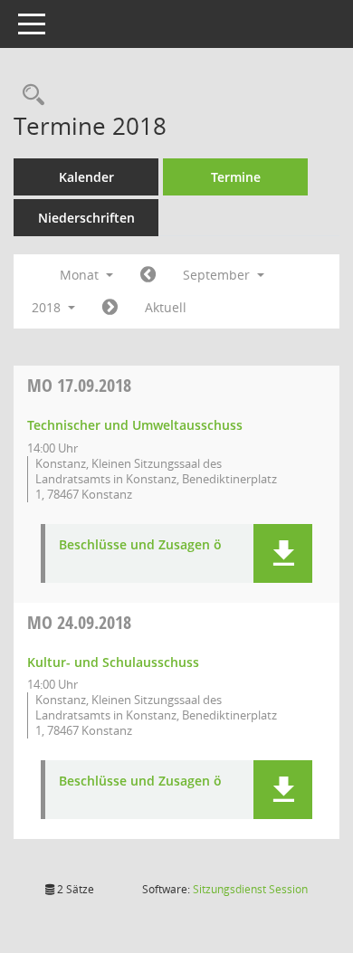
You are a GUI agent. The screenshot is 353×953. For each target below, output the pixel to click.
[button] (282, 553)
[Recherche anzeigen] (29, 95)
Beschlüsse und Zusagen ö (140, 545)
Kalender (86, 177)
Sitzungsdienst (250, 889)
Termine (236, 177)
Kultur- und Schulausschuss (113, 662)
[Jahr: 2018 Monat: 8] (148, 275)
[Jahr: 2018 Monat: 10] (110, 307)
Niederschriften (86, 217)
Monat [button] (81, 274)
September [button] (218, 274)
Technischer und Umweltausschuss (135, 425)
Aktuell (165, 307)
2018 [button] (48, 307)
